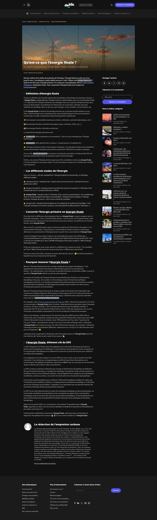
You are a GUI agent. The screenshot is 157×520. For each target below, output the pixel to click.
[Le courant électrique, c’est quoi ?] (106, 166)
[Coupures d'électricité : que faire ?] (106, 141)
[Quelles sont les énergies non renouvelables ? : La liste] (106, 118)
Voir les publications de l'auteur (45, 463)
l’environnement (30, 87)
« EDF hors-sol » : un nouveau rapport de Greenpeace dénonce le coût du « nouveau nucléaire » (122, 195)
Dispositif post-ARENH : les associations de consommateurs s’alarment (122, 236)
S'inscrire (116, 490)
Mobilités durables (88, 13)
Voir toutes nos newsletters (59, 502)
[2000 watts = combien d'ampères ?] (106, 130)
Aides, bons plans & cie (51, 13)
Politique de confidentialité (59, 505)
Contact (52, 492)
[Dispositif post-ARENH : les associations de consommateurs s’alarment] (106, 238)
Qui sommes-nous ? (56, 489)
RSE (23, 508)
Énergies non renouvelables (33, 58)
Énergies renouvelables (70, 13)
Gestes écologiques (104, 13)
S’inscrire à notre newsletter (59, 498)
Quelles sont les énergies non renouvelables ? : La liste (121, 116)
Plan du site (54, 508)
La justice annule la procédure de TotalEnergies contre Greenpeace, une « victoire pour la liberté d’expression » (122, 178)
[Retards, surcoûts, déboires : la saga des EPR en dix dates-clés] (106, 211)
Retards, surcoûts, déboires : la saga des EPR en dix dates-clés (122, 209)
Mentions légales (55, 495)
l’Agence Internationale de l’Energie (51, 302)
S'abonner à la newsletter (117, 102)
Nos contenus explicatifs (30, 511)
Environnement (35, 13)
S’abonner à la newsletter (124, 5)
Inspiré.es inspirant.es (121, 13)
